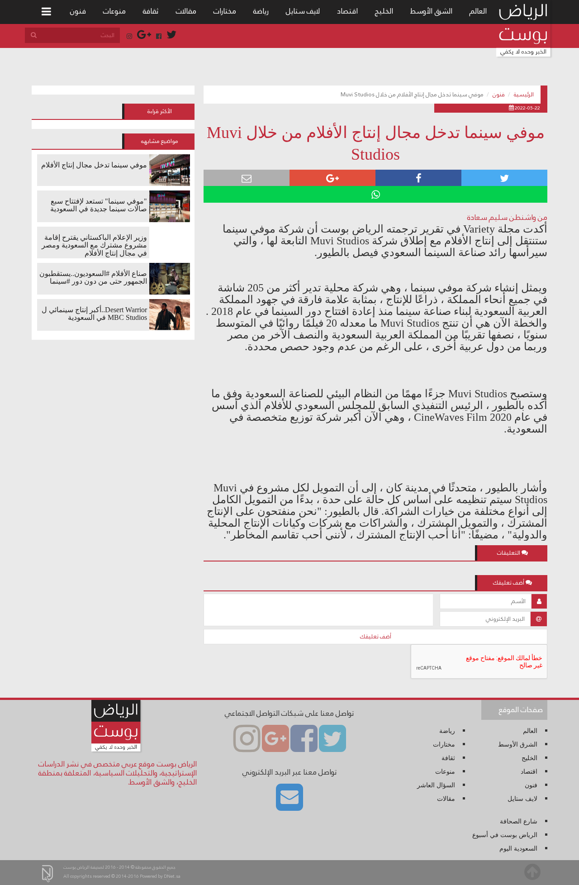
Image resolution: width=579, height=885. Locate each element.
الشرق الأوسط (431, 11)
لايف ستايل (303, 11)
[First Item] (46, 12)
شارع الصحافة (518, 821)
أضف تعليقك (375, 637)
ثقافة (151, 11)
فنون (78, 11)
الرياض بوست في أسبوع (504, 835)
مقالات (186, 11)
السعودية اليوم (518, 848)
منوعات (114, 11)
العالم (478, 11)
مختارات (225, 11)
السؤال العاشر (436, 785)
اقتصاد (347, 11)
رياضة (261, 11)
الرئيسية (524, 95)
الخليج (384, 11)
